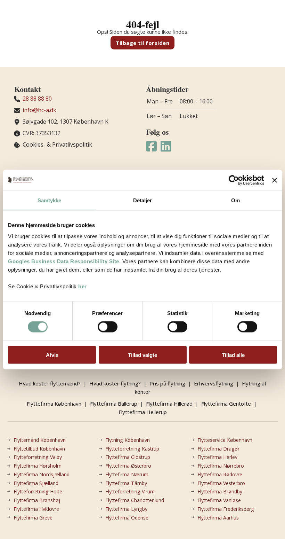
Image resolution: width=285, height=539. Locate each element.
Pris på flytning (167, 383)
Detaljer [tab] (142, 200)
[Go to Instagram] (166, 146)
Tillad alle (233, 355)
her (82, 286)
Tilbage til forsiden (142, 42)
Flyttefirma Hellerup (143, 411)
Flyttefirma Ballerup (113, 403)
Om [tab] (235, 200)
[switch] (107, 327)
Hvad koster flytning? (115, 383)
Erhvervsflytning (213, 383)
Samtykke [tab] (50, 200)
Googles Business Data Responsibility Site (63, 261)
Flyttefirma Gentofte (226, 403)
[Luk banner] (274, 180)
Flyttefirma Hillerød (169, 403)
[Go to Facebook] (151, 146)
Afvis (52, 355)
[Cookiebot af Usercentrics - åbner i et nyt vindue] (233, 180)
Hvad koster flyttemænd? (50, 383)
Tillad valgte (142, 355)
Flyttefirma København (54, 403)
